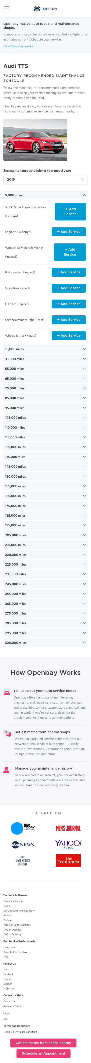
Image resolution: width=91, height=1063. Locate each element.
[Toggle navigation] (6, 8)
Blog (5, 969)
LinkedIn (7, 979)
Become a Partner (12, 1006)
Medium (7, 983)
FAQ (5, 956)
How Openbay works (18, 46)
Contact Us (9, 1001)
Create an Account (13, 901)
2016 (11, 179)
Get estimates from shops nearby (43, 1043)
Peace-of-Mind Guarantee (17, 924)
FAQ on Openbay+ (13, 934)
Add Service (70, 211)
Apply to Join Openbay (15, 952)
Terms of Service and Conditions (20, 1031)
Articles (7, 915)
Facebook (8, 974)
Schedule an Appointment (43, 1053)
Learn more (9, 947)
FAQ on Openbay (12, 929)
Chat (5, 1018)
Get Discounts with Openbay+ (19, 910)
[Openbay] (45, 8)
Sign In (6, 905)
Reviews (7, 920)
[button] (45, 195)
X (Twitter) (9, 988)
